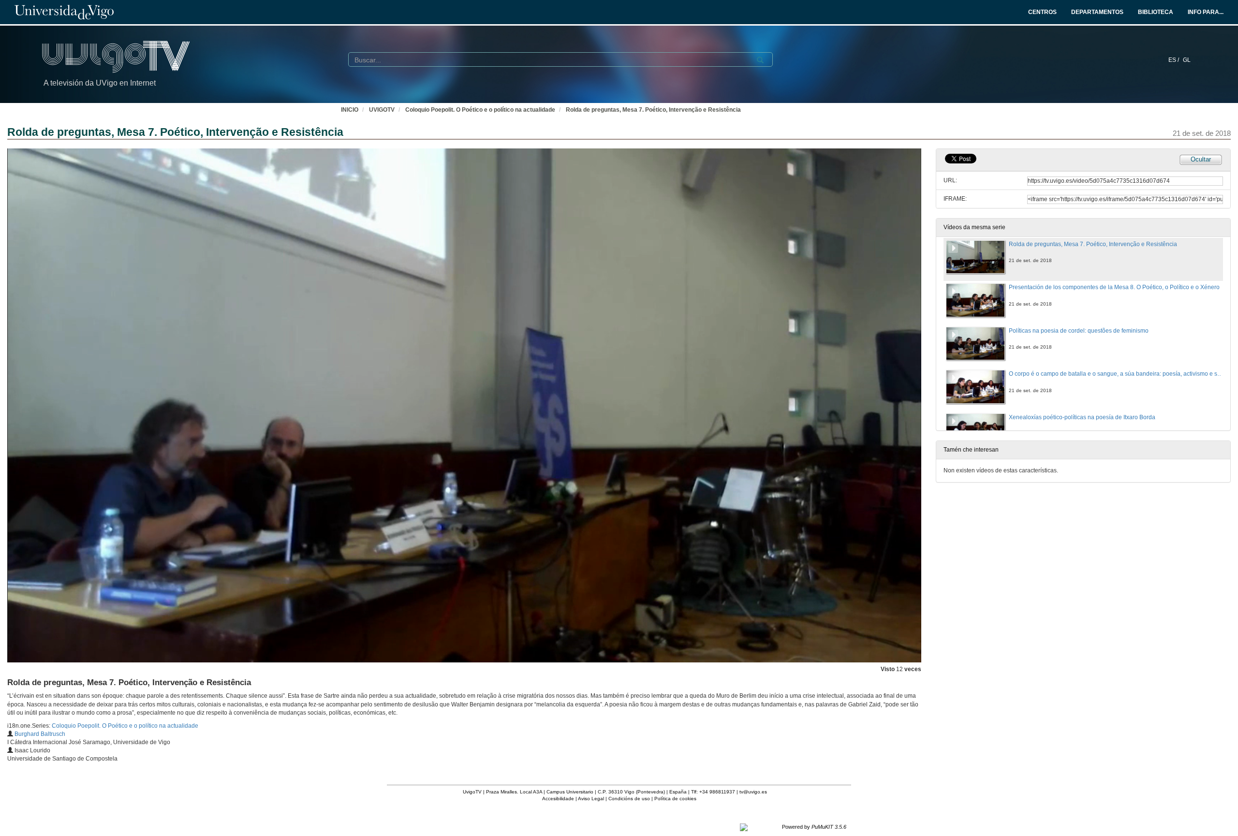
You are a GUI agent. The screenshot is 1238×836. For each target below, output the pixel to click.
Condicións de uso (629, 798)
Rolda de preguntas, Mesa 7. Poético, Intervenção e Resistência (653, 109)
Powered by (814, 827)
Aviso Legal (591, 798)
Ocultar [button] (1201, 159)
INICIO (349, 109)
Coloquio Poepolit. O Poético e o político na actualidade (480, 109)
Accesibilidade (558, 798)
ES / (1174, 60)
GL (1187, 60)
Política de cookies (675, 798)
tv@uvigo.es (753, 791)
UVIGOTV (382, 109)
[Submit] (760, 60)
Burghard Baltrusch (40, 734)
